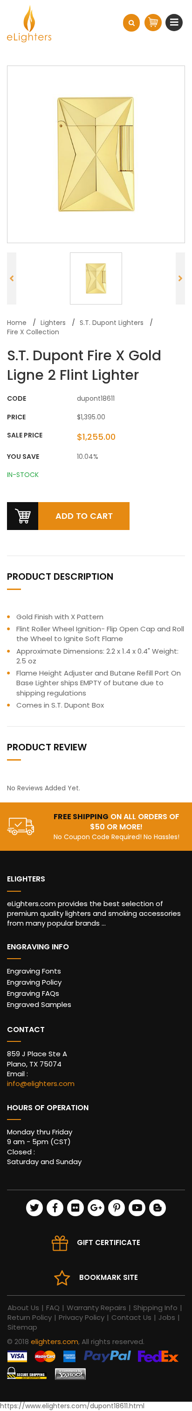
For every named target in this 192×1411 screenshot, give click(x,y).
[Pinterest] (116, 1207)
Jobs (166, 1317)
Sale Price (24, 435)
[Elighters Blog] (157, 1207)
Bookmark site (108, 1277)
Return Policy (29, 1317)
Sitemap (22, 1327)
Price (16, 417)
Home (17, 322)
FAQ (53, 1307)
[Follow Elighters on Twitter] (34, 1207)
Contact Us (131, 1317)
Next (180, 278)
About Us (23, 1307)
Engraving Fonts (34, 971)
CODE (16, 398)
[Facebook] (55, 1207)
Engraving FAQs (33, 993)
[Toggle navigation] (175, 22)
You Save (23, 456)
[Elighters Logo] (29, 23)
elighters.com (54, 1341)
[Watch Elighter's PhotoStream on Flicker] (75, 1207)
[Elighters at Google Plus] (96, 1207)
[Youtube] (137, 1207)
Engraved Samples (39, 1004)
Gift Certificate (108, 1242)
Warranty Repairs (96, 1307)
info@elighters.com (41, 1083)
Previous (11, 278)
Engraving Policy (34, 982)
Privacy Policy (81, 1317)
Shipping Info (155, 1307)
